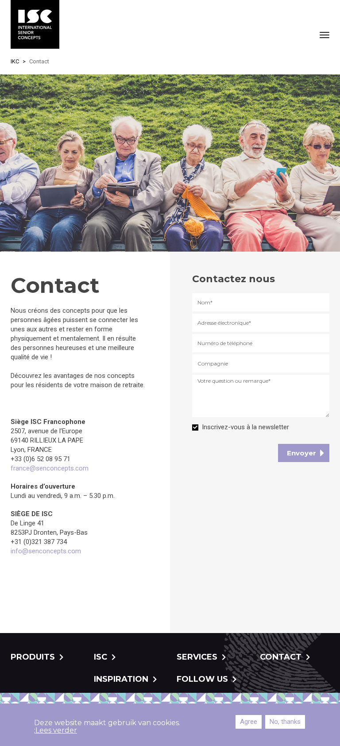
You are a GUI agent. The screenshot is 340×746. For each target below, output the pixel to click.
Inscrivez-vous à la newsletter (245, 427)
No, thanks (285, 722)
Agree (248, 722)
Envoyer (301, 453)
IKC (15, 61)
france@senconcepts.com (50, 468)
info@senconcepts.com (46, 551)
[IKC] (35, 24)
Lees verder (56, 730)
